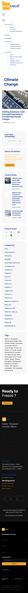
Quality (7, 315)
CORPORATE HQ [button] (19, 578)
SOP (11, 366)
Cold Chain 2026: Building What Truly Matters (17, 213)
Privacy (3, 589)
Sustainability (9, 326)
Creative (7, 270)
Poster (19, 357)
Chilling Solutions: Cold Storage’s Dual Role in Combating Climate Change (13, 115)
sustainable (8, 368)
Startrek (15, 366)
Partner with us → (6, 569)
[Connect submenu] (10, 52)
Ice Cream (13, 350)
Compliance (8, 266)
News (6, 305)
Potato (7, 359)
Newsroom (8, 308)
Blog (8, 75)
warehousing (9, 370)
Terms (8, 589)
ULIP (14, 368)
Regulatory (8, 363)
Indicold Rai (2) (9, 352)
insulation (18, 352)
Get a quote (7, 403)
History (7, 284)
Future (7, 280)
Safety (7, 322)
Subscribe (14, 563)
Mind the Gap (12, 355)
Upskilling (19, 368)
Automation (8, 252)
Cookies (12, 589)
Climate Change (10, 343)
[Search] (20, 141)
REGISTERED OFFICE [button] (5, 579)
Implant (7, 287)
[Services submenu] (10, 42)
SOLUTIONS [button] (5, 539)
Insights (7, 291)
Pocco (15, 357)
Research (8, 319)
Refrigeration (17, 361)
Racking (17, 359)
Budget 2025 (18, 341)
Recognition (8, 361)
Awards (7, 256)
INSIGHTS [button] (4, 552)
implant (19, 350)
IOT (6, 355)
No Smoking (8, 357)
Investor (7, 294)
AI (5, 249)
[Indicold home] (5, 2)
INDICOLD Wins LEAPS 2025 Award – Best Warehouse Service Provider (17, 182)
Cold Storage (9, 348)
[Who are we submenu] (12, 25)
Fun (20, 348)
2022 (6, 339)
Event (6, 277)
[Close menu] (3, 20)
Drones (16, 348)
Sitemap (17, 589)
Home (3, 75)
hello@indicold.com (7, 477)
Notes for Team (10, 312)
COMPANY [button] (4, 546)
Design (7, 273)
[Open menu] (24, 2)
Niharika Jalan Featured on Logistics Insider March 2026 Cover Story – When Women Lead (17, 199)
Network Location (10, 301)
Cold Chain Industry (11, 263)
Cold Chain (18, 343)
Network (7, 298)
